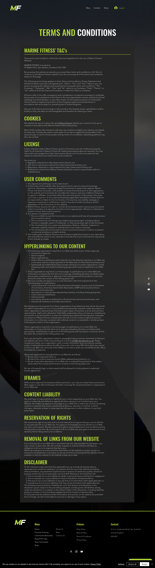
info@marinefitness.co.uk (83, 341)
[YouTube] (148, 289)
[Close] (152, 564)
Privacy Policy (95, 564)
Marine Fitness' (66, 123)
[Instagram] (148, 284)
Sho (36, 545)
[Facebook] (148, 278)
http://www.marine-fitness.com (63, 153)
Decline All (132, 564)
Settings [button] (121, 564)
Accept (144, 564)
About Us (59, 529)
